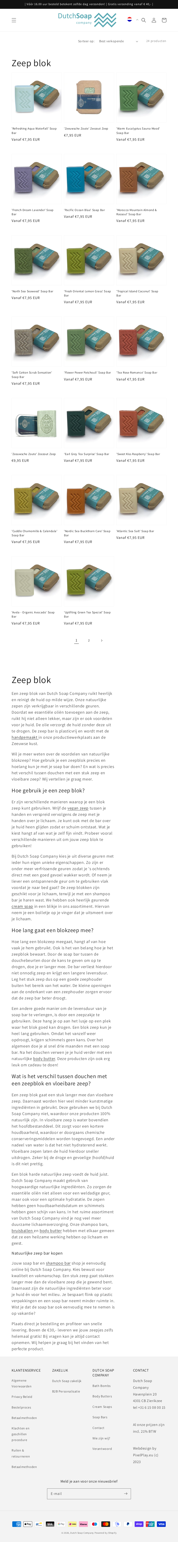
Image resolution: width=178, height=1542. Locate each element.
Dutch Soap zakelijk (67, 1381)
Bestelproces (21, 1407)
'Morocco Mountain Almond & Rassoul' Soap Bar (136, 212)
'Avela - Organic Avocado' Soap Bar (33, 614)
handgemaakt (25, 737)
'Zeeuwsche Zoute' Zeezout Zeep (86, 128)
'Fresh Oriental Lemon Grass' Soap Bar (87, 293)
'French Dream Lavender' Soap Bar (33, 212)
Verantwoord (102, 1449)
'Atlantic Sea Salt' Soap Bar (135, 531)
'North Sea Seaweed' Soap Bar (32, 291)
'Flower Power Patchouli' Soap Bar (87, 372)
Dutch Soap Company (82, 1532)
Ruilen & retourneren (21, 1453)
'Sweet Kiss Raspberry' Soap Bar (138, 454)
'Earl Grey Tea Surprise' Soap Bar (86, 454)
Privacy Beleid (22, 1397)
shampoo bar (58, 1263)
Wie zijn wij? (101, 1438)
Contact (98, 1428)
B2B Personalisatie (66, 1391)
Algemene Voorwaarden (22, 1383)
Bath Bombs (101, 1386)
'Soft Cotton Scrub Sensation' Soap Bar (32, 375)
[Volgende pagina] (101, 640)
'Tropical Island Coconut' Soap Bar (137, 293)
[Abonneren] (126, 1494)
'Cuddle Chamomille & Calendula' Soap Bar (34, 533)
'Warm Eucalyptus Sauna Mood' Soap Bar (138, 131)
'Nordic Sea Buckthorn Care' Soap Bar (87, 533)
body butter (51, 1230)
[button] (14, 20)
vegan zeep (78, 808)
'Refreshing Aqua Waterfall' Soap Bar (34, 131)
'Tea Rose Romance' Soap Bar (136, 372)
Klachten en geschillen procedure (21, 1434)
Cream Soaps (102, 1407)
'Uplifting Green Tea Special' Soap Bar (87, 614)
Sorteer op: (86, 41)
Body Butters (102, 1396)
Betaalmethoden (24, 1418)
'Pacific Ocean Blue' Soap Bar (84, 210)
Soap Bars (99, 1417)
